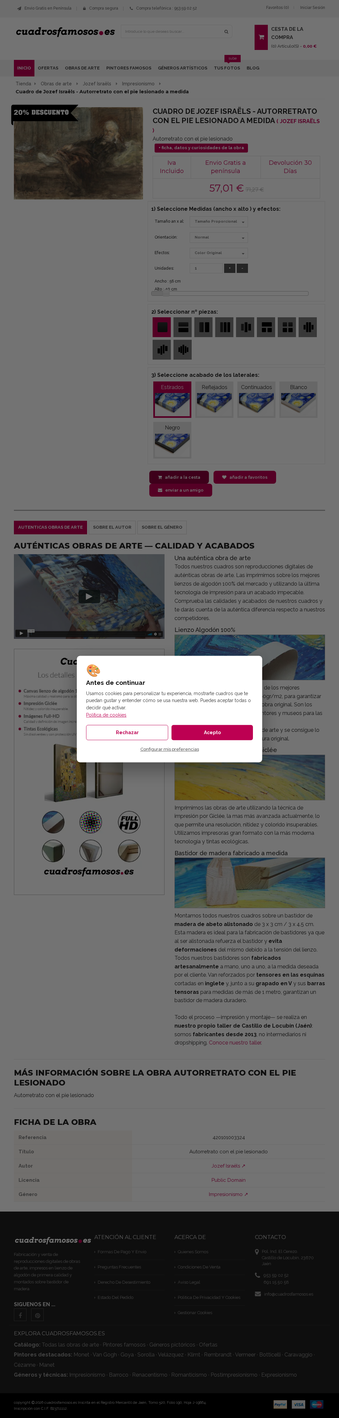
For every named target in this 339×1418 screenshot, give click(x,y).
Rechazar (127, 732)
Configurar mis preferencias (169, 749)
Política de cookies (106, 715)
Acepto (212, 732)
